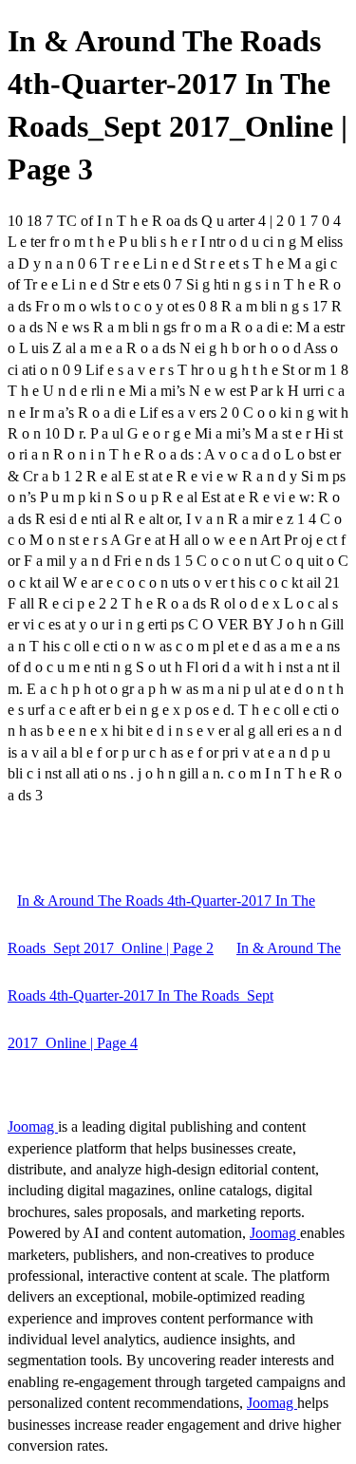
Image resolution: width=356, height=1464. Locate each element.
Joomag (33, 1126)
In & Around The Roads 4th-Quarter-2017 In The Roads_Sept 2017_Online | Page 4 (174, 995)
